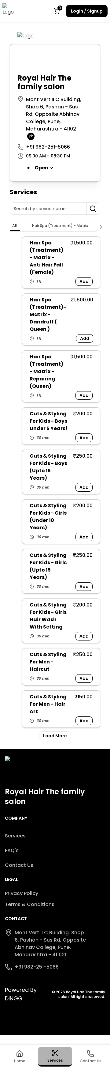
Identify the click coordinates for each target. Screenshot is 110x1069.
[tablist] (53, 226)
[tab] (15, 226)
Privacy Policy (21, 893)
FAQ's (12, 850)
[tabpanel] (55, 488)
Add (84, 281)
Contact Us (19, 865)
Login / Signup (87, 11)
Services (15, 835)
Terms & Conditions (29, 904)
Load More (55, 736)
